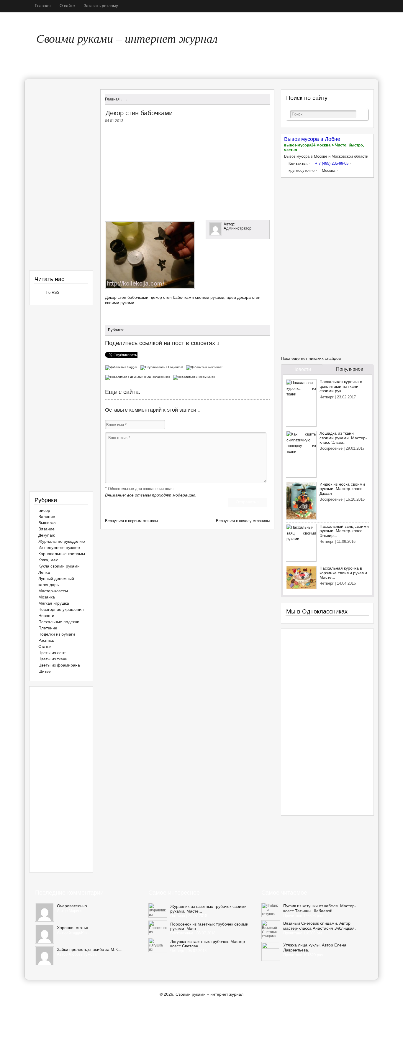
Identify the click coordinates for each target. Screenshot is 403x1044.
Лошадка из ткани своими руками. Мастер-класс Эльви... (343, 438)
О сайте (67, 5)
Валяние (46, 516)
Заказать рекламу (101, 5)
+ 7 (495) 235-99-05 (331, 163)
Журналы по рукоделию (61, 541)
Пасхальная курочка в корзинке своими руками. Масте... (344, 573)
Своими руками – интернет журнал (126, 38)
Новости (46, 615)
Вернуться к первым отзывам (131, 521)
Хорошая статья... (74, 927)
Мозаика (46, 597)
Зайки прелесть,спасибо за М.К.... (89, 949)
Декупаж (46, 535)
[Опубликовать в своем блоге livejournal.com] (163, 366)
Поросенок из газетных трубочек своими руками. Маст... (209, 926)
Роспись (46, 640)
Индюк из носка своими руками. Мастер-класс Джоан (342, 489)
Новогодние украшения (61, 609)
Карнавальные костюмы (61, 553)
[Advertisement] (187, 170)
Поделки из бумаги (56, 634)
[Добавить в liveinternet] (205, 366)
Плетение (47, 628)
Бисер (44, 510)
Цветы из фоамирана (59, 665)
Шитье (44, 671)
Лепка (44, 572)
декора (244, 297)
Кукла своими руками (59, 566)
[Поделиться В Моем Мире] (195, 376)
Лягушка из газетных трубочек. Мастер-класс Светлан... (208, 943)
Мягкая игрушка (53, 603)
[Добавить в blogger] (122, 366)
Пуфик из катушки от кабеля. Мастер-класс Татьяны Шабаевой (319, 908)
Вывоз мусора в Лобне (312, 139)
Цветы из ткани (53, 659)
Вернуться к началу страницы (243, 521)
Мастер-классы (53, 590)
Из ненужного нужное (59, 547)
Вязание (46, 529)
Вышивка (47, 522)
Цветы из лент (52, 652)
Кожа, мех (48, 560)
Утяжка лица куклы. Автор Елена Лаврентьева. (314, 947)
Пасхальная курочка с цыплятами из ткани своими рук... (341, 386)
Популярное (349, 369)
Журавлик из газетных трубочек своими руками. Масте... (208, 908)
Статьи (45, 646)
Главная (43, 5)
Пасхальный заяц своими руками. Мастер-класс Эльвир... (344, 531)
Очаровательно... (74, 905)
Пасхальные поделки (58, 621)
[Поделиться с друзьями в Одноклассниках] (139, 376)
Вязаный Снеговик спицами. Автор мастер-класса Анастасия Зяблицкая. (319, 926)
